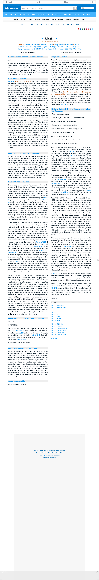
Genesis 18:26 (41, 242)
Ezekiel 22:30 (43, 250)
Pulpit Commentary (59, 57)
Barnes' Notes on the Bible (19, 182)
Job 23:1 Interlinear (57, 305)
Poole (50, 49)
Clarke (51, 45)
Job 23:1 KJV (55, 321)
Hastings (53, 47)
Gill (31, 47)
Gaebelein (21, 47)
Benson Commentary (17, 78)
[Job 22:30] (2, 264)
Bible (7, 29)
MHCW (38, 49)
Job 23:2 (72, 151)
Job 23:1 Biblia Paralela (59, 328)
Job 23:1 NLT (55, 314)
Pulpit (55, 49)
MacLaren (27, 49)
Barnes (27, 45)
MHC (33, 49)
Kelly (74, 47)
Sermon (61, 49)
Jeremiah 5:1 (12, 253)
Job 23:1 (11, 81)
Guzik (39, 47)
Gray (34, 47)
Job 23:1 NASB (56, 319)
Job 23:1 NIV (55, 312)
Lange (20, 49)
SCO (66, 49)
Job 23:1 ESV (55, 316)
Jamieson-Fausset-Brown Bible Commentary (26, 318)
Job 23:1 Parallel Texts (58, 307)
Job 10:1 (61, 184)
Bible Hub (54, 338)
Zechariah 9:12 (62, 179)
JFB (67, 47)
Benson (33, 45)
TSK (79, 49)
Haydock (45, 47)
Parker (44, 49)
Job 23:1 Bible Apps (57, 324)
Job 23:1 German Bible (58, 335)
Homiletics (60, 47)
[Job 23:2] (96, 264)
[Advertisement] (49, 422)
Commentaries (13, 29)
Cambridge (43, 45)
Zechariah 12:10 (65, 192)
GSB (27, 47)
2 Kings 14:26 (66, 246)
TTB (70, 49)
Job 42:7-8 (18, 261)
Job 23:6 (21, 333)
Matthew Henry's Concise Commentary (24, 153)
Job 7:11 (54, 184)
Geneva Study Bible (16, 381)
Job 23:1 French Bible (58, 333)
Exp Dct (76, 45)
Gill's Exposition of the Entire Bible (22, 348)
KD (71, 47)
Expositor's (69, 45)
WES (74, 49)
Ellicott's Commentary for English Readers (26, 57)
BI (38, 45)
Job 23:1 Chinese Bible (58, 330)
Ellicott (61, 45)
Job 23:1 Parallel (56, 326)
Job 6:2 (63, 105)
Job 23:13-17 (22, 339)
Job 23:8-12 (36, 335)
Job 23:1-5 (20, 331)
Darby (56, 45)
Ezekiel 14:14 (37, 246)
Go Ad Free (4, 572)
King (78, 47)
